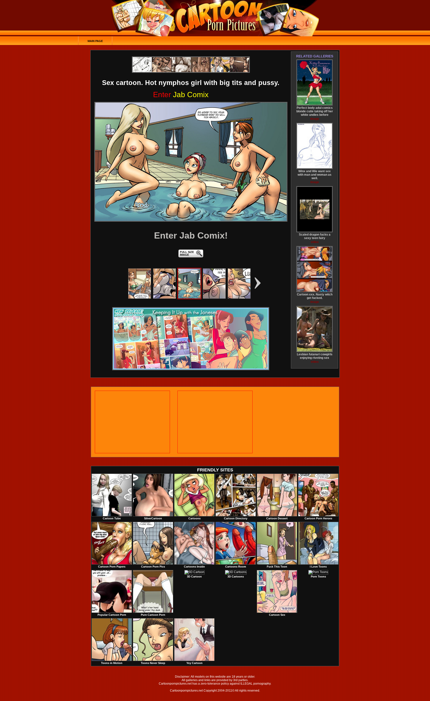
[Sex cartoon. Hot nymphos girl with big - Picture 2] (164, 297)
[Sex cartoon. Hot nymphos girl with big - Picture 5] (239, 297)
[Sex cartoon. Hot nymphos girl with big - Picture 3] (189, 297)
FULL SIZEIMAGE (187, 253)
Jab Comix (181, 94)
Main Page (95, 41)
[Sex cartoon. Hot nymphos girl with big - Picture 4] (214, 297)
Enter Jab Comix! (191, 235)
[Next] (190, 162)
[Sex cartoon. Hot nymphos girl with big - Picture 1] (139, 297)
